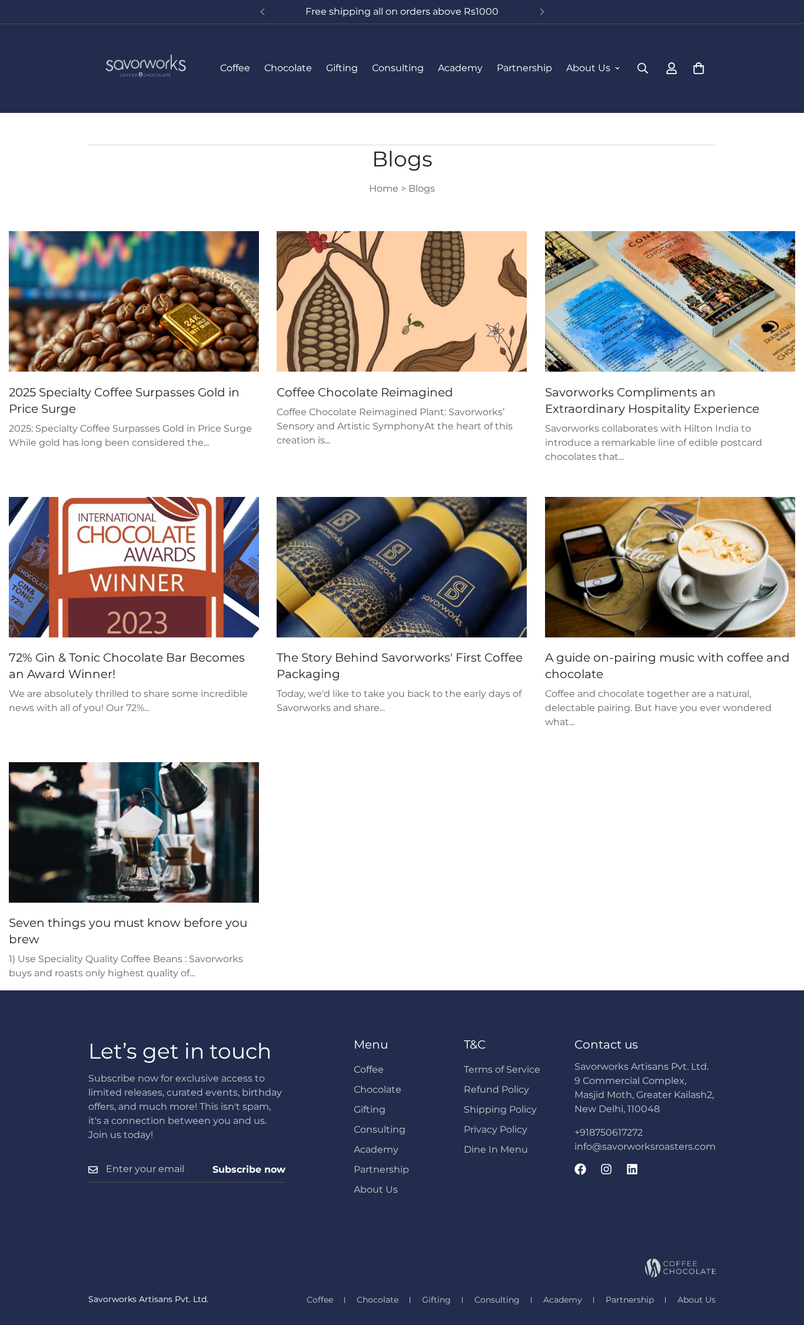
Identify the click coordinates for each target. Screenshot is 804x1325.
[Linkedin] (632, 1169)
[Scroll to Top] (781, 1260)
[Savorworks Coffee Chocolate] (145, 68)
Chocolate (288, 68)
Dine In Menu (496, 1149)
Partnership (524, 68)
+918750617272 (608, 1132)
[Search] (642, 68)
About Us (588, 68)
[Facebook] (580, 1169)
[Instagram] (606, 1169)
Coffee (235, 68)
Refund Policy (496, 1089)
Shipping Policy (500, 1109)
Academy (460, 68)
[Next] (542, 12)
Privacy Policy (495, 1129)
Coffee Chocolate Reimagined (365, 392)
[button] (698, 68)
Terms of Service (502, 1069)
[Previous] (262, 12)
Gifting (342, 68)
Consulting (398, 68)
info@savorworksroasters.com (645, 1146)
